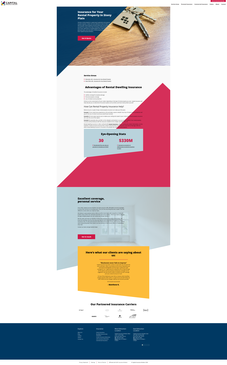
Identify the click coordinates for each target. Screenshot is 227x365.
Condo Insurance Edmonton (103, 337)
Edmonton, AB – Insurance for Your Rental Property (98, 79)
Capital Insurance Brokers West (122, 333)
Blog (79, 334)
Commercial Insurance (101, 340)
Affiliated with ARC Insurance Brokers (118, 362)
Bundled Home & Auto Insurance (101, 334)
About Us (80, 332)
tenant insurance (113, 124)
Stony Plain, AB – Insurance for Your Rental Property (98, 81)
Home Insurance (100, 332)
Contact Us (80, 339)
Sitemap (93, 362)
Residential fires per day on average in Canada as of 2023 (100, 146)
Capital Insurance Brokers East (140, 333)
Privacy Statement (83, 362)
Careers (80, 335)
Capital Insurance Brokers (9, 3)
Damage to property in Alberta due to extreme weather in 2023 (125, 146)
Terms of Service (102, 362)
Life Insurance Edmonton (102, 339)
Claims (79, 337)
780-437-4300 (138, 337)
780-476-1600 (120, 337)
